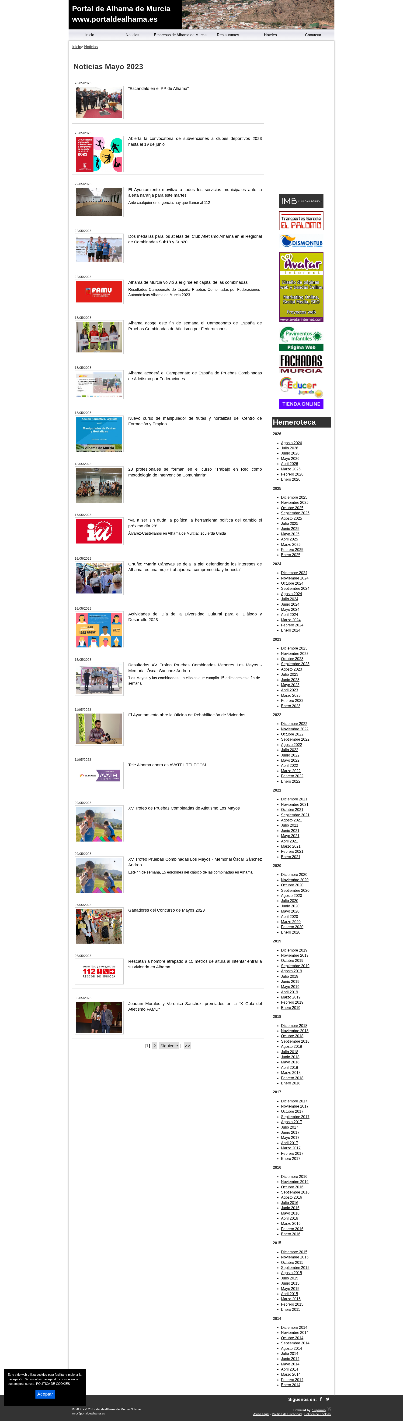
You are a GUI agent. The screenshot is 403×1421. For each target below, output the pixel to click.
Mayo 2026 (290, 459)
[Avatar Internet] (301, 320)
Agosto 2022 (291, 745)
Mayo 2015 (290, 1289)
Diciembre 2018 (294, 1026)
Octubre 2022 (292, 734)
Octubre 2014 (292, 1338)
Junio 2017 (290, 1132)
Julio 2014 (289, 1354)
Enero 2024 (290, 630)
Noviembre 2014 (295, 1333)
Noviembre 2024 (295, 578)
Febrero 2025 (292, 550)
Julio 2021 (289, 825)
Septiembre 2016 (295, 1192)
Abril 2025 (289, 539)
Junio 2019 (290, 982)
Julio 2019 (289, 976)
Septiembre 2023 (295, 664)
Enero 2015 (290, 1309)
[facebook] (321, 1399)
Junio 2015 (290, 1283)
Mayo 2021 (290, 836)
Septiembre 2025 (295, 513)
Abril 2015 (289, 1294)
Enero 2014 (290, 1385)
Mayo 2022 (290, 760)
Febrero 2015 (292, 1304)
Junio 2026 (290, 453)
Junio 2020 (290, 906)
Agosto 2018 (291, 1046)
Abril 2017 (289, 1143)
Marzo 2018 (291, 1073)
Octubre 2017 (292, 1111)
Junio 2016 (290, 1208)
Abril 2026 (289, 464)
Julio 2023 (289, 674)
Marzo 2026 (291, 469)
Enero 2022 (290, 781)
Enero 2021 (290, 857)
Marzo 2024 (291, 620)
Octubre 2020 (292, 885)
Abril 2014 (289, 1369)
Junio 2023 (290, 680)
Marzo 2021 (291, 846)
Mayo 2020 (290, 911)
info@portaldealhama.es (88, 1413)
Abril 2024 (289, 615)
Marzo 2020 (291, 922)
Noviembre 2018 (295, 1031)
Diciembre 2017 (294, 1101)
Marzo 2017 (291, 1148)
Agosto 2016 (291, 1197)
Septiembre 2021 (295, 815)
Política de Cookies (317, 1414)
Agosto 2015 (291, 1273)
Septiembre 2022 (295, 739)
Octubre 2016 (292, 1187)
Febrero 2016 (292, 1229)
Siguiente (169, 1046)
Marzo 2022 (291, 771)
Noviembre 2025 (295, 502)
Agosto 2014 (291, 1348)
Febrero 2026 (292, 474)
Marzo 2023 (291, 695)
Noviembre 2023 (295, 654)
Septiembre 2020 (295, 890)
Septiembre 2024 (295, 588)
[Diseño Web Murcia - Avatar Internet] (329, 1410)
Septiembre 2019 (295, 966)
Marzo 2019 (291, 997)
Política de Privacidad (287, 1414)
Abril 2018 (289, 1067)
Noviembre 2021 (295, 804)
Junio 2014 (290, 1359)
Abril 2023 (289, 690)
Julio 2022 (289, 750)
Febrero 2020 (292, 927)
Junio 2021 (290, 831)
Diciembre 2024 (294, 573)
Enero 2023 (290, 706)
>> (187, 1046)
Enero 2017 (290, 1159)
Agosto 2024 (291, 594)
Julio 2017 (289, 1127)
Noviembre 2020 (295, 880)
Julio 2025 (289, 524)
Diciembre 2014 (294, 1327)
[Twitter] (328, 1399)
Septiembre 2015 (295, 1268)
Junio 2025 (290, 529)
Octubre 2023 (292, 659)
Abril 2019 (289, 992)
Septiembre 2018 (295, 1041)
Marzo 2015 (291, 1299)
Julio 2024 (289, 599)
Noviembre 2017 (295, 1106)
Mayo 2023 (290, 685)
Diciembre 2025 (294, 497)
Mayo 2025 (290, 534)
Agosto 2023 (291, 669)
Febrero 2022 (292, 776)
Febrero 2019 (292, 1002)
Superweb (319, 1410)
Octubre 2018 (292, 1036)
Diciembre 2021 (294, 799)
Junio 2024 (290, 604)
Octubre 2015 (292, 1263)
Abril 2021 (289, 841)
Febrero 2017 (292, 1153)
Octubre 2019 (292, 961)
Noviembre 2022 (295, 729)
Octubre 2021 (292, 810)
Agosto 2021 (291, 820)
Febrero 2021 (292, 851)
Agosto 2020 (291, 896)
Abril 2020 (289, 917)
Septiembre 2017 (295, 1117)
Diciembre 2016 (294, 1177)
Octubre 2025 (292, 508)
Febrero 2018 (292, 1078)
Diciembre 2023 (294, 648)
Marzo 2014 (291, 1374)
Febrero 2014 (292, 1380)
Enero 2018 (290, 1083)
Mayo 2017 (290, 1138)
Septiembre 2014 (295, 1343)
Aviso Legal (261, 1414)
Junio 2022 (290, 755)
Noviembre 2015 (295, 1257)
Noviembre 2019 (295, 955)
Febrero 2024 (292, 625)
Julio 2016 (289, 1203)
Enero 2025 (290, 555)
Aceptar (45, 1394)
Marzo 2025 (291, 545)
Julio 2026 (289, 448)
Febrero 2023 (292, 701)
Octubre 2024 (292, 583)
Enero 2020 (290, 932)
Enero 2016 (290, 1234)
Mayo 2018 (290, 1062)
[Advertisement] (301, 118)
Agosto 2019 (291, 971)
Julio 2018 (289, 1052)
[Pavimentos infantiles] (301, 350)
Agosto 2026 (291, 443)
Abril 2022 (289, 765)
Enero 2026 (290, 479)
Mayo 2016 (290, 1213)
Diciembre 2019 (294, 950)
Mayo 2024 (290, 609)
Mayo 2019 (290, 987)
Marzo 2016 (291, 1224)
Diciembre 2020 (294, 875)
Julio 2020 (289, 901)
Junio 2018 (290, 1057)
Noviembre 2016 (295, 1182)
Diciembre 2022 (294, 724)
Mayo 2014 (290, 1364)
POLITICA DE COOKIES (53, 1383)
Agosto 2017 (291, 1122)
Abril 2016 (289, 1218)
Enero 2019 (290, 1008)
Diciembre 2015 (294, 1252)
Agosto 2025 (291, 518)
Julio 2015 (289, 1278)
